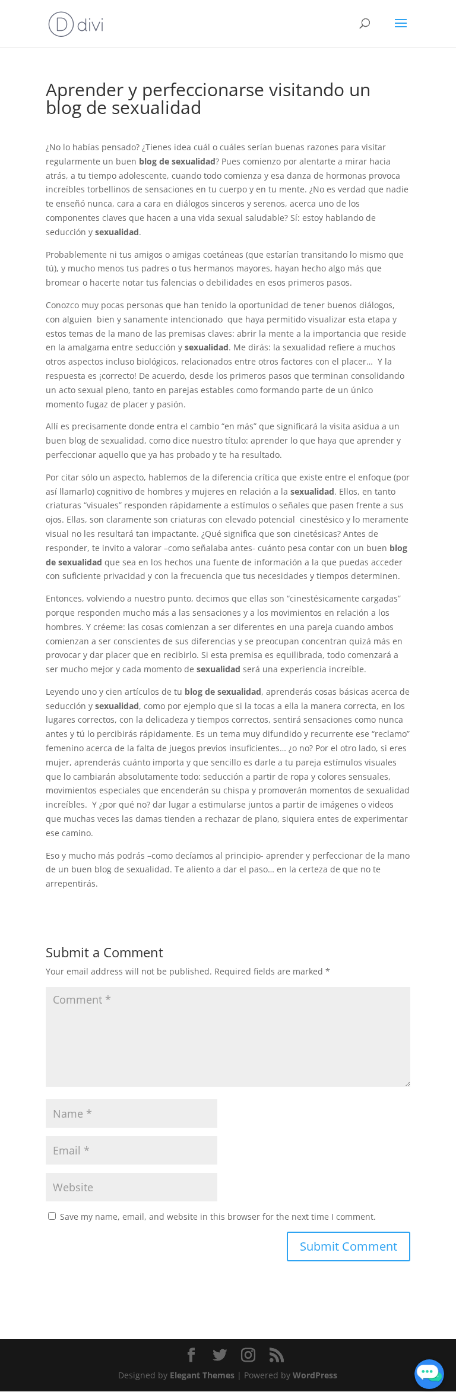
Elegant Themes (202, 1375)
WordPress (315, 1375)
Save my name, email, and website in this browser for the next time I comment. (218, 1216)
